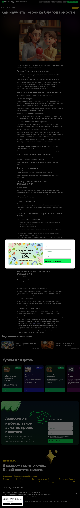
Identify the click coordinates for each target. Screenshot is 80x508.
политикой (10, 501)
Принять (12, 503)
